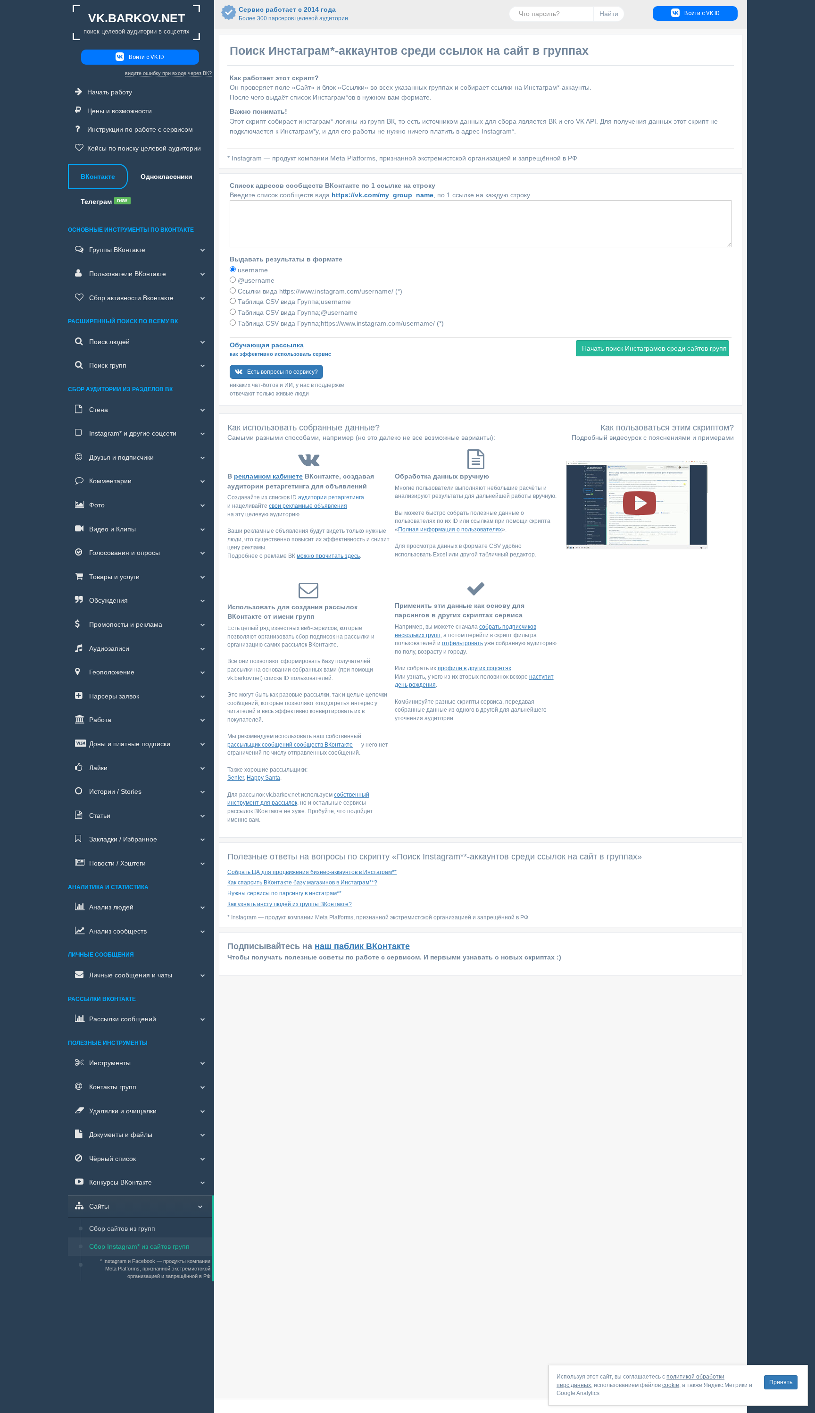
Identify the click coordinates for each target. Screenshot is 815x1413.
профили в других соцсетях (474, 668)
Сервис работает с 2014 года (287, 14)
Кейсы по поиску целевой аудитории (144, 148)
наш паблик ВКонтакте (362, 946)
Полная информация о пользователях (450, 529)
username (252, 270)
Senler (235, 777)
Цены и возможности (119, 111)
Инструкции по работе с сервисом (140, 129)
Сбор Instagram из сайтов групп (139, 1246)
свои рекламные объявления (308, 506)
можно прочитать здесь (328, 556)
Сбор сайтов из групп (122, 1228)
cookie (670, 1385)
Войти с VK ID (146, 57)
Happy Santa (263, 777)
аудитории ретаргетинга (331, 497)
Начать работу (109, 92)
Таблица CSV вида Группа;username (293, 301)
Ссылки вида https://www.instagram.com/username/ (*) (319, 291)
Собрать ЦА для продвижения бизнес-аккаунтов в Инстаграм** (312, 872)
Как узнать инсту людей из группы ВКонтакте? (289, 904)
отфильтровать (462, 643)
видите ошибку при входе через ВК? (168, 73)
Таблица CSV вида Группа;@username (297, 312)
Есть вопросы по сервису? (282, 372)
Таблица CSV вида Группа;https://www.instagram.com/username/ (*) (340, 323)
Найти (608, 13)
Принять (780, 1382)
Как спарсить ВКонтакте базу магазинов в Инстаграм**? (302, 882)
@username (255, 280)
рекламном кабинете (268, 476)
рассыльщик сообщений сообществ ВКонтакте (290, 744)
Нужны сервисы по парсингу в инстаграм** (284, 893)
